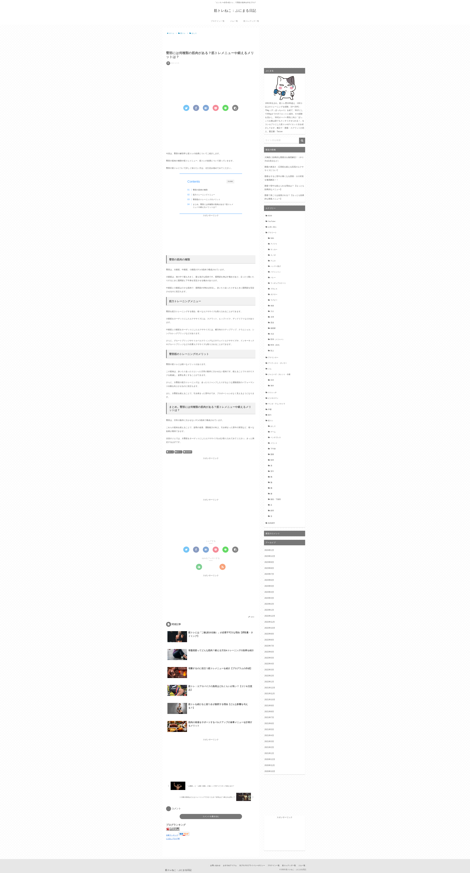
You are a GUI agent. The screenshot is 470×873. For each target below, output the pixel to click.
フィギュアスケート (278, 283)
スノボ (273, 255)
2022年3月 (269, 670)
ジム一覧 (301, 865)
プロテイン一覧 (274, 865)
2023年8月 (269, 568)
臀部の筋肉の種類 (200, 190)
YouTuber (272, 221)
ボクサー (273, 294)
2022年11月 (269, 622)
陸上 (272, 351)
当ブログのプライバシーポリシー (252, 865)
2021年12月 (269, 688)
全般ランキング (172, 835)
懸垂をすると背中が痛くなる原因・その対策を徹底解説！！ (284, 178)
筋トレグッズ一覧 (289, 865)
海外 (272, 386)
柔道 (272, 323)
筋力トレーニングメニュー (204, 195)
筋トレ (179, 452)
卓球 (272, 317)
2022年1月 (269, 682)
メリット (273, 443)
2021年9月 (269, 705)
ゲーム (273, 432)
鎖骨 (272, 511)
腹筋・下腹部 (275, 499)
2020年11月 (269, 765)
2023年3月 (269, 598)
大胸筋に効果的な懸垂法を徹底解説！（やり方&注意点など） (284, 159)
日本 (272, 380)
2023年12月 (269, 556)
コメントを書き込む (211, 816)
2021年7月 (269, 717)
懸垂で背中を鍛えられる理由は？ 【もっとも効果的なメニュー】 (284, 187)
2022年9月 (269, 634)
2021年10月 (269, 699)
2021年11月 (269, 693)
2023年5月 (269, 586)
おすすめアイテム (230, 865)
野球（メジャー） (277, 339)
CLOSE (230, 181)
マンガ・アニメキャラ (276, 404)
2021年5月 (269, 729)
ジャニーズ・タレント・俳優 (279, 374)
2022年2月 (269, 676)
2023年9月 (269, 562)
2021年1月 (269, 753)
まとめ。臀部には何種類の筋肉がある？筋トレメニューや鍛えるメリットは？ (213, 205)
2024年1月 (269, 550)
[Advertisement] (210, 41)
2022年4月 (269, 664)
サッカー (273, 249)
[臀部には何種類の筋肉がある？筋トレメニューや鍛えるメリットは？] (206, 108)
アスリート (272, 233)
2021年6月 (269, 723)
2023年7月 (269, 574)
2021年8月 (269, 711)
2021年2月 (269, 747)
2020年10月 (269, 771)
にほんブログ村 (173, 839)
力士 (272, 311)
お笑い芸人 (272, 227)
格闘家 (273, 328)
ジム (269, 369)
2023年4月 (269, 592)
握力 (269, 415)
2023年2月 (269, 604)
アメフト (273, 244)
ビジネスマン (273, 398)
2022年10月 (269, 628)
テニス (273, 261)
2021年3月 (269, 741)
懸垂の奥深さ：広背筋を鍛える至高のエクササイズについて (284, 168)
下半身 (273, 449)
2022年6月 (269, 652)
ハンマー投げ (275, 266)
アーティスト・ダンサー (277, 363)
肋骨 (272, 460)
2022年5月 (269, 658)
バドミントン (275, 272)
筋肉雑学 (188, 452)
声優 (269, 409)
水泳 (272, 334)
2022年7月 (269, 646)
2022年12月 (269, 616)
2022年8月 (269, 640)
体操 (272, 306)
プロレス (273, 289)
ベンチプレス (275, 437)
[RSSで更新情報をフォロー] (222, 567)
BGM (270, 216)
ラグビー (273, 300)
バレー (273, 277)
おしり (171, 452)
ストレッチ (272, 392)
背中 (272, 471)
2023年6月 (269, 580)
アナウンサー (273, 357)
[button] (302, 141)
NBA (272, 238)
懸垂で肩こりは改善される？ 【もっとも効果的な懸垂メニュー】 (284, 197)
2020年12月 (269, 759)
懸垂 (272, 454)
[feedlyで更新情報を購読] (199, 567)
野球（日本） (275, 345)
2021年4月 (269, 735)
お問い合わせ (215, 865)
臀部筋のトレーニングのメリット (206, 199)
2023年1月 (269, 610)
